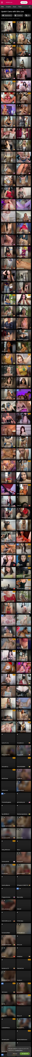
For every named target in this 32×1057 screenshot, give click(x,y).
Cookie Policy (18, 1050)
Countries (19, 15)
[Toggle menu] (2, 2)
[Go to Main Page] (10, 2)
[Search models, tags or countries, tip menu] (29, 7)
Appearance (8, 15)
